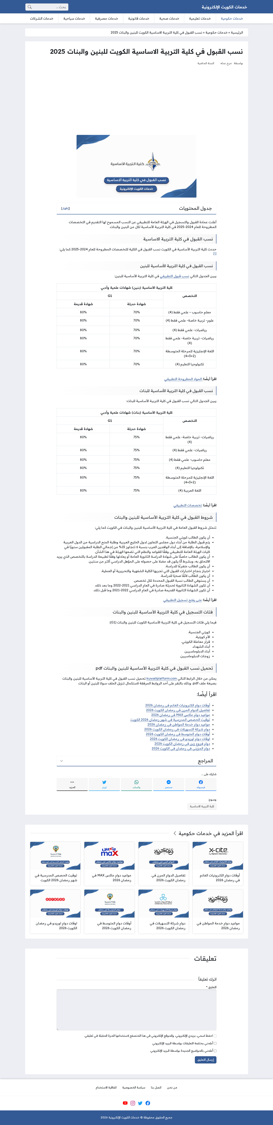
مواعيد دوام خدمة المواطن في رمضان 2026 (178, 724)
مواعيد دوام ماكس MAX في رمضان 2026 (180, 715)
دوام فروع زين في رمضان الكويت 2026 (182, 744)
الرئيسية (237, 32)
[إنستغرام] (133, 1103)
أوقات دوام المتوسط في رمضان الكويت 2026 (178, 734)
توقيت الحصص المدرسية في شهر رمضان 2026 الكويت (170, 720)
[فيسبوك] (147, 1103)
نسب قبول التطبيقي (174, 276)
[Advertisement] (136, 100)
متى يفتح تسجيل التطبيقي (182, 600)
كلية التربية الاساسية (202, 806)
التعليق (211, 987)
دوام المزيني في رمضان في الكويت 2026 (181, 748)
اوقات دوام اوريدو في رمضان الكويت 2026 (180, 739)
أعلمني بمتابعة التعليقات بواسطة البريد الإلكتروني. (182, 1043)
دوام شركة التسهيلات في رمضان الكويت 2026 (177, 729)
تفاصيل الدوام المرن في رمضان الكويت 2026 (178, 710)
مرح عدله (226, 63)
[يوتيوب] (125, 1103)
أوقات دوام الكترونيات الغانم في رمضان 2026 (177, 705)
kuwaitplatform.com (161, 678)
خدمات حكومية (216, 32)
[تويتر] (140, 1103)
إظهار (65, 208)
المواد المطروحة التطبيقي (183, 379)
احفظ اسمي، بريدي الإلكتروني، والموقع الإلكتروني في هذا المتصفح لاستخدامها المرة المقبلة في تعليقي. (148, 1035)
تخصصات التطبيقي (187, 505)
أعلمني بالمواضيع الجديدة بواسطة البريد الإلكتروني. (181, 1050)
